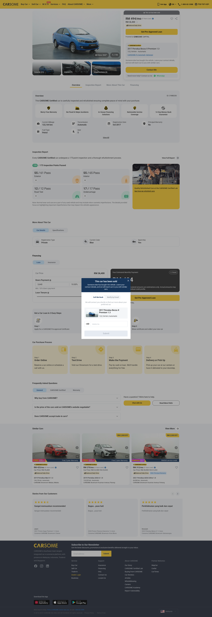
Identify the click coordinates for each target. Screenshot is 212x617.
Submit (106, 333)
